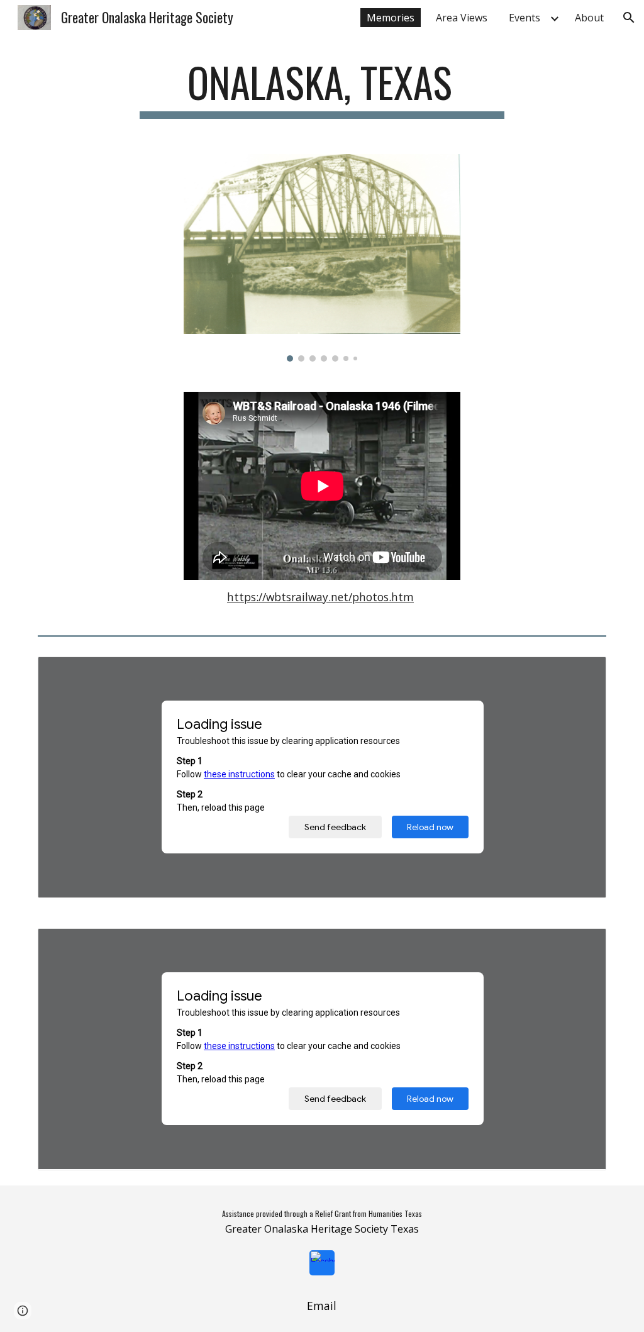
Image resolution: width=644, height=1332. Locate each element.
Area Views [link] (461, 18)
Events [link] (524, 18)
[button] (629, 18)
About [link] (589, 18)
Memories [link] (390, 18)
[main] (322, 88)
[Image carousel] (322, 258)
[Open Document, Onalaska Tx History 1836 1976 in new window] (582, 673)
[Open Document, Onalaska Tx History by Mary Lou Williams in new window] (582, 944)
